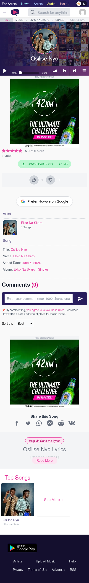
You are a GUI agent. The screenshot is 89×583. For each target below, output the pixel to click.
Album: (8, 269)
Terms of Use (37, 569)
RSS (73, 569)
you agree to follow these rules (45, 310)
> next (74, 71)
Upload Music (45, 561)
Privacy (18, 569)
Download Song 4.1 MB (48, 164)
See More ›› (53, 499)
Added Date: (12, 262)
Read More (45, 460)
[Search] (33, 12)
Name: (7, 256)
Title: (6, 249)
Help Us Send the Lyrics (44, 440)
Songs (59, 19)
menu (84, 71)
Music (20, 19)
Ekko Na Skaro (39, 19)
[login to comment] (44, 298)
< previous (64, 71)
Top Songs (17, 477)
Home (6, 19)
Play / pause (5, 71)
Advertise (58, 569)
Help (72, 561)
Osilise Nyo (77, 19)
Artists (17, 561)
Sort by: (7, 323)
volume (55, 71)
